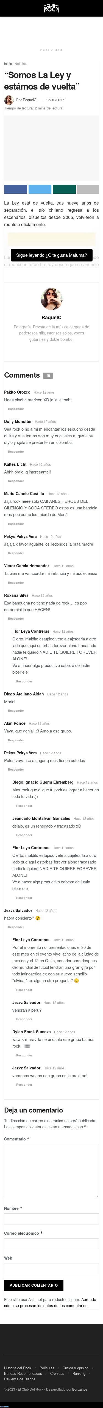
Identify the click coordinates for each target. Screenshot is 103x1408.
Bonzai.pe (79, 1389)
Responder (16, 409)
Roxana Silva (16, 595)
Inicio (8, 63)
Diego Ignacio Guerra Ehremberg (43, 782)
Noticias (21, 63)
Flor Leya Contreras (30, 631)
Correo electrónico (23, 1233)
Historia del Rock (17, 1367)
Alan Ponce (15, 723)
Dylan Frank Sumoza (31, 1031)
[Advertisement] (52, 29)
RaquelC (29, 99)
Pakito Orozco (17, 392)
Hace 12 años (44, 392)
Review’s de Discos (19, 1378)
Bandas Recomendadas (23, 1373)
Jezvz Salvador (18, 910)
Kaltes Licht (15, 464)
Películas (47, 1367)
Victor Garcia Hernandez (26, 565)
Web (8, 1258)
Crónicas (57, 1373)
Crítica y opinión (75, 1367)
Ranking (79, 1373)
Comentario (17, 1139)
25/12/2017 (55, 99)
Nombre (13, 1208)
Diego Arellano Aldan (24, 694)
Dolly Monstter (18, 421)
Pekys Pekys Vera (20, 536)
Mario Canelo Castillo (24, 493)
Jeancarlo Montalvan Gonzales (41, 818)
